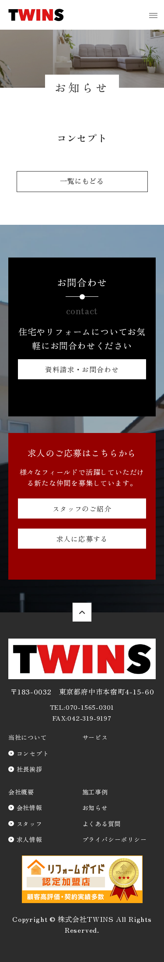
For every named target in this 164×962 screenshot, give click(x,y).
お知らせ (95, 807)
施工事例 (95, 791)
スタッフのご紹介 (81, 508)
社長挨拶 (29, 769)
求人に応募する (82, 538)
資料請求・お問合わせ (82, 369)
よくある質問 (101, 823)
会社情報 (29, 807)
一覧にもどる (82, 181)
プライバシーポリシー (114, 839)
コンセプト (33, 753)
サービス (95, 737)
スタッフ (29, 823)
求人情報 (29, 839)
